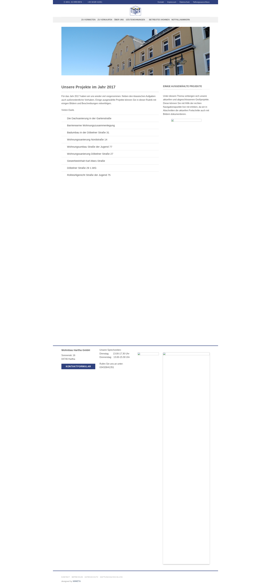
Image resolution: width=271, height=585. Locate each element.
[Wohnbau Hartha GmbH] (135, 10)
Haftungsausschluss (201, 2)
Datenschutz (185, 2)
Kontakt (161, 2)
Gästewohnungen (135, 20)
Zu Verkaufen (105, 20)
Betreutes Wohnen (159, 20)
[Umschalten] (64, 119)
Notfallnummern (180, 20)
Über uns (119, 20)
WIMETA (77, 581)
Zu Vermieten (88, 20)
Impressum (171, 2)
